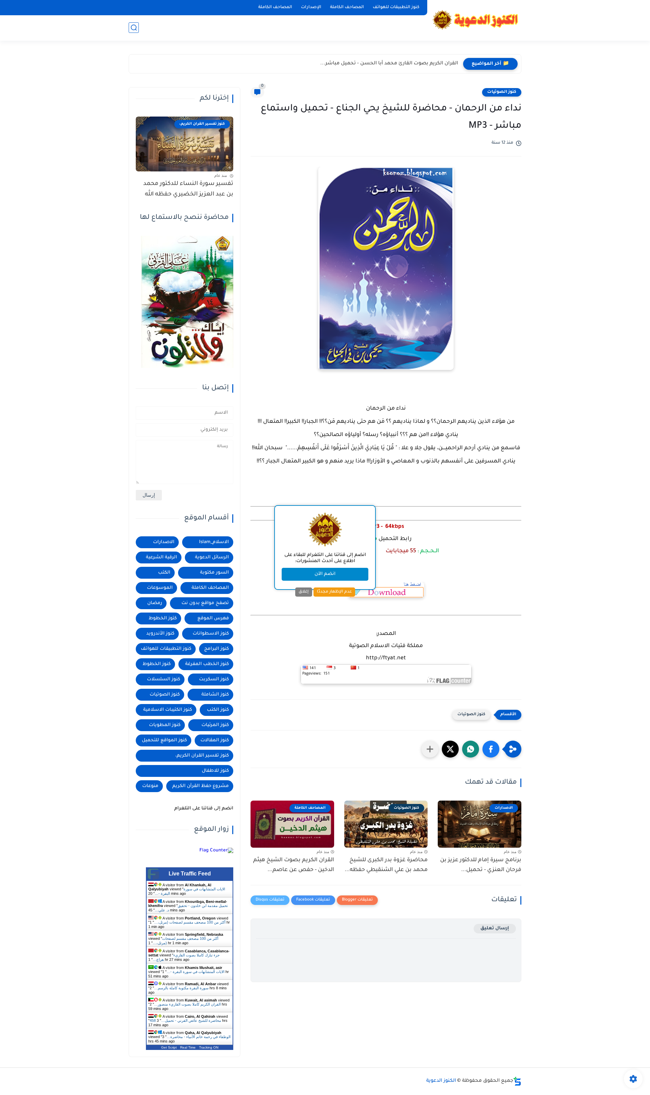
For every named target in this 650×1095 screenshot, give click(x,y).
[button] (490, 749)
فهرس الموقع (213, 618)
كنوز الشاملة (215, 694)
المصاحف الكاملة (347, 7)
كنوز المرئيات (215, 725)
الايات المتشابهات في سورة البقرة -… (195, 972)
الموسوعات (160, 588)
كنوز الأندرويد (160, 633)
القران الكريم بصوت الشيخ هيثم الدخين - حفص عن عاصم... (293, 865)
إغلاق (304, 592)
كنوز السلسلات (163, 679)
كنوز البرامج (216, 649)
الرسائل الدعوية (212, 557)
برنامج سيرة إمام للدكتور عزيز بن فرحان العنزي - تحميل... (480, 865)
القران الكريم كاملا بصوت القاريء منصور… (187, 1004)
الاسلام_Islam (214, 542)
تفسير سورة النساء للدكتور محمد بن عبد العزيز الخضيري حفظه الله (188, 189)
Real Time (188, 1047)
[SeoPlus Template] (517, 1081)
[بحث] (134, 27)
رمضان (154, 603)
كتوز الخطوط (163, 618)
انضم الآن (325, 574)
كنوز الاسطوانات (211, 633)
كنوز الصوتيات (501, 92)
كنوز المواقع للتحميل (164, 740)
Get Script (169, 1047)
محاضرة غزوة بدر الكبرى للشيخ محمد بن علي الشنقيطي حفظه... (386, 865)
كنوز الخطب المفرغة (207, 664)
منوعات (150, 786)
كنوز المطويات (164, 725)
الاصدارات (163, 542)
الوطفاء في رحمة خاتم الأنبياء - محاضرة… (199, 1037)
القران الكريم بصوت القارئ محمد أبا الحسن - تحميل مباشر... (389, 63)
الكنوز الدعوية (441, 1081)
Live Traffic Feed (190, 873)
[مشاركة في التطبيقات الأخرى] (429, 749)
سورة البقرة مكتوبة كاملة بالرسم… (181, 988)
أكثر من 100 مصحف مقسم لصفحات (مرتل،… (189, 922)
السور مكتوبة (214, 572)
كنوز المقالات (214, 740)
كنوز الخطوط (157, 664)
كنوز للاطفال (215, 770)
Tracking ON (208, 1047)
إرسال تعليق (494, 928)
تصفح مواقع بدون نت (205, 603)
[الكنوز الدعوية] (475, 19)
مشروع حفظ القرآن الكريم (200, 786)
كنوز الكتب (218, 709)
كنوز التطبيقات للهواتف (396, 7)
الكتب (164, 572)
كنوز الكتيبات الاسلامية (167, 709)
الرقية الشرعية (161, 557)
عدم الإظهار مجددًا (334, 592)
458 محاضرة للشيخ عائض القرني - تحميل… (185, 1020)
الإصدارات (311, 7)
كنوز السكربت (214, 679)
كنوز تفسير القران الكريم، (202, 755)
